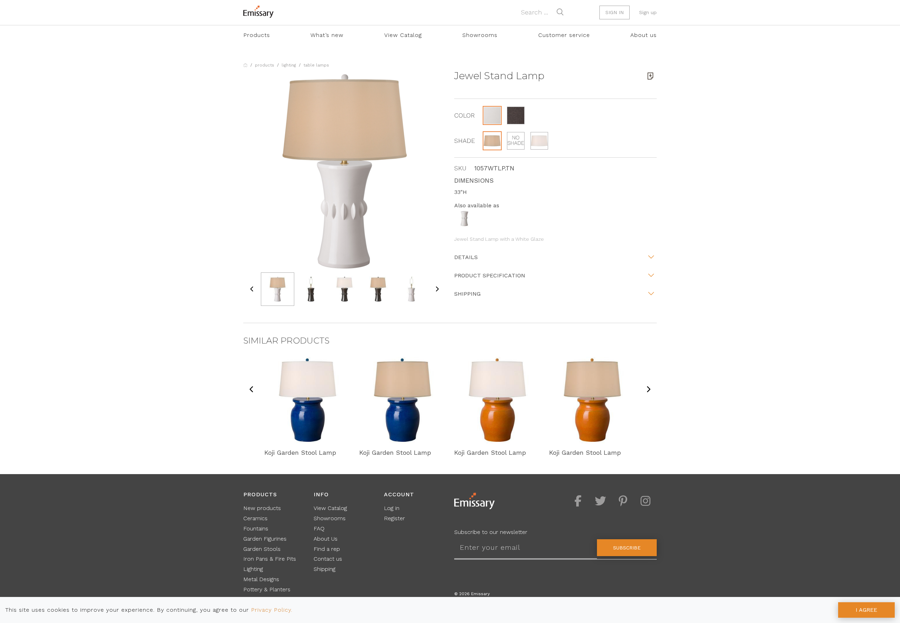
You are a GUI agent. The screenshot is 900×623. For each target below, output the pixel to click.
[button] (492, 115)
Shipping (467, 293)
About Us (326, 538)
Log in (391, 508)
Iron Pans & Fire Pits (269, 558)
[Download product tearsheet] (650, 76)
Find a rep (327, 549)
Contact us (328, 558)
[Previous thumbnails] (252, 289)
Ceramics (255, 518)
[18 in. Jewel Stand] (464, 218)
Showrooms (479, 35)
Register (394, 518)
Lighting (289, 65)
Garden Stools (262, 549)
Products (256, 35)
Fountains (255, 528)
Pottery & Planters (266, 589)
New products (262, 508)
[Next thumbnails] (437, 289)
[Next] (648, 390)
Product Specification (489, 275)
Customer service (564, 35)
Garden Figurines (265, 538)
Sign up (648, 12)
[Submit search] (560, 12)
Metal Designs (261, 579)
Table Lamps (316, 65)
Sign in (614, 12)
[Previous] (251, 390)
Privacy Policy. (271, 609)
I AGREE (866, 609)
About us (643, 35)
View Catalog (403, 35)
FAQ (319, 528)
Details (466, 257)
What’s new (326, 35)
